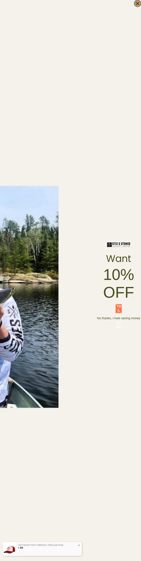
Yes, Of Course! (119, 308)
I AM (20, 547)
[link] (118, 244)
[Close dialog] (137, 3)
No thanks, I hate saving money (118, 318)
